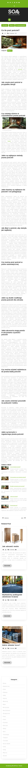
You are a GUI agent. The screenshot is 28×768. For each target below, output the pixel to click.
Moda (4, 704)
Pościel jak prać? (13, 505)
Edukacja (5, 692)
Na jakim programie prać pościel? (17, 486)
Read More (8, 566)
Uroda (4, 746)
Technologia (6, 734)
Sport (4, 731)
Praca (4, 716)
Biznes (4, 683)
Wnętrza (12, 25)
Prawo (4, 719)
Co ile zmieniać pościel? (15, 466)
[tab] (9, 19)
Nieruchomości (6, 710)
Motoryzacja (6, 707)
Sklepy (4, 728)
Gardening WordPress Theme (14, 765)
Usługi (4, 749)
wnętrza (20, 69)
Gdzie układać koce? (11, 645)
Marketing (5, 701)
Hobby (4, 695)
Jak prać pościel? (14, 496)
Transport (5, 737)
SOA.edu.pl (4, 25)
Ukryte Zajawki (6, 743)
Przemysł (5, 722)
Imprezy (5, 698)
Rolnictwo (5, 725)
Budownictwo (6, 686)
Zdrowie (5, 755)
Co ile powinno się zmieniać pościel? (18, 477)
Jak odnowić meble (10, 546)
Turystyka (5, 740)
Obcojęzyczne (6, 713)
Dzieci (9, 141)
